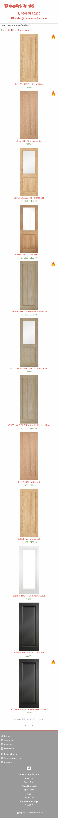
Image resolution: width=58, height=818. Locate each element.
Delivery (8, 762)
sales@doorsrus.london (31, 18)
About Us (8, 744)
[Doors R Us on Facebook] (29, 769)
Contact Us (9, 740)
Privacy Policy (10, 754)
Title (8, 30)
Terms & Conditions (13, 758)
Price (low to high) (20, 30)
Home (7, 736)
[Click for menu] (53, 6)
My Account (9, 748)
